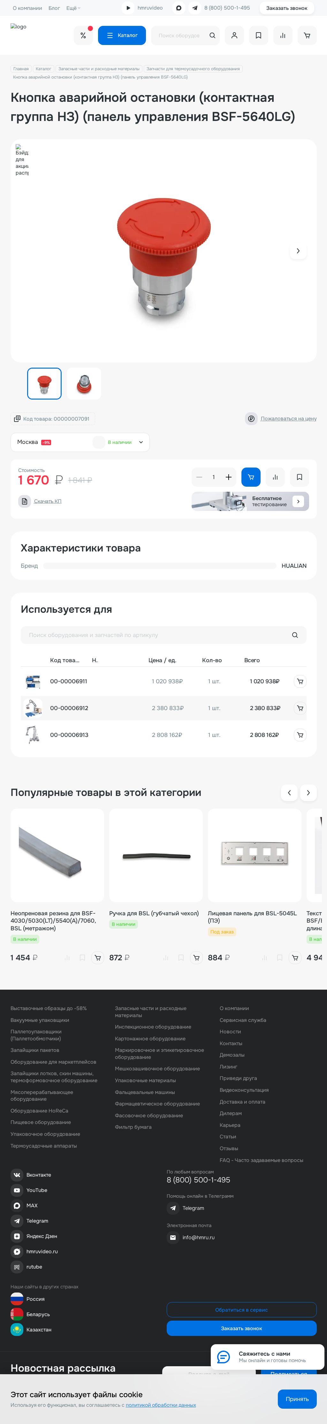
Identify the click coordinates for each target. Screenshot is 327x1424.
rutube (34, 1266)
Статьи (228, 1136)
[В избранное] (82, 957)
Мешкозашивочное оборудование (157, 1068)
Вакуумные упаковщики (40, 1020)
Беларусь (38, 1314)
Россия (36, 1299)
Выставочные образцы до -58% (49, 1008)
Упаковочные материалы (145, 1080)
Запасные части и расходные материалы (99, 68)
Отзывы (229, 1148)
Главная (21, 68)
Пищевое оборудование (41, 1122)
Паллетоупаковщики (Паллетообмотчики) (36, 1035)
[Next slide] (298, 251)
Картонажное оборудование (150, 1038)
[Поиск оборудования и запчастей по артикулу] (295, 635)
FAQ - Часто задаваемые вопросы (261, 1160)
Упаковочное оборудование (45, 1134)
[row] (164, 681)
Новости (230, 1031)
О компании (27, 8)
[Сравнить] (67, 957)
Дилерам (231, 1113)
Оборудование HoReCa (39, 1110)
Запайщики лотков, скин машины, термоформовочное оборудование (54, 1077)
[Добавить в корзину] (300, 681)
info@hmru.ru (199, 1237)
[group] (164, 251)
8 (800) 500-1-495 (227, 8)
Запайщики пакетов (35, 1050)
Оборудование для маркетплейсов (53, 1062)
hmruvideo (150, 7)
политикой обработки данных (161, 1405)
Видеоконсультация (244, 1090)
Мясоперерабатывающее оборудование (42, 1096)
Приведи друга (238, 1078)
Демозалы (232, 1055)
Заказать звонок (287, 8)
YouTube (37, 1190)
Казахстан (39, 1329)
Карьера (230, 1125)
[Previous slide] (289, 792)
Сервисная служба (243, 1020)
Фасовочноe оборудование (149, 1115)
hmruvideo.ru (42, 1251)
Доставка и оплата (242, 1101)
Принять (297, 1399)
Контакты (231, 1043)
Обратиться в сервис (241, 1310)
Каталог (43, 68)
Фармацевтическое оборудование (157, 1103)
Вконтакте (39, 1175)
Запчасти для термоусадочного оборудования (193, 68)
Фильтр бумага (133, 1127)
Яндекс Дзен (42, 1236)
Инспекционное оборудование (153, 1026)
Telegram (37, 1221)
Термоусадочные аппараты (44, 1146)
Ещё (71, 8)
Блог (54, 8)
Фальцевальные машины (145, 1092)
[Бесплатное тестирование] (298, 501)
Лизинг (228, 1066)
